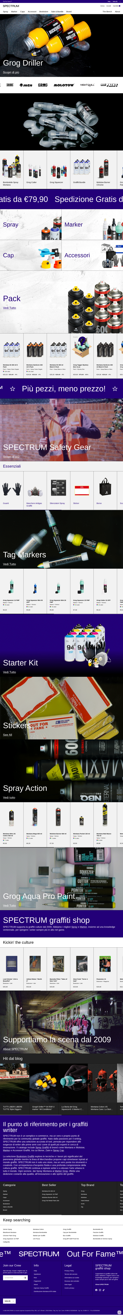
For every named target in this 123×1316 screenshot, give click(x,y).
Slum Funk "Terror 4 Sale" (80, 980)
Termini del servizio (71, 1274)
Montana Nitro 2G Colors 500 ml (9, 835)
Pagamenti (37, 1281)
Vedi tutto (9, 797)
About (117, 12)
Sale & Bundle (57, 12)
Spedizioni (37, 1274)
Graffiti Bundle (79, 182)
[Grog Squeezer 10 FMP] (11, 583)
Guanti (6, 503)
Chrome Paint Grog (9, 1235)
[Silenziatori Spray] (58, 485)
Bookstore (43, 12)
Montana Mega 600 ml (34, 834)
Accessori (32, 12)
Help (109, 1)
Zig (82, 1207)
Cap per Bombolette (69, 1232)
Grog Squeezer (56, 182)
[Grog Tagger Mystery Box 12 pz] (82, 348)
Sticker (76, 503)
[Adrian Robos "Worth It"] (35, 962)
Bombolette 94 (98, 1229)
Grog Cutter (31, 182)
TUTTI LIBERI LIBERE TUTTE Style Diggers (12, 1108)
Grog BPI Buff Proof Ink (71, 1239)
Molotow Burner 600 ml (58, 834)
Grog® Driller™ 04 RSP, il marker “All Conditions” (43, 1108)
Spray (5, 12)
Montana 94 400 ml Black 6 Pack (56, 366)
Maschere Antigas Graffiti (34, 504)
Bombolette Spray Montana (10, 183)
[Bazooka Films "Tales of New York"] (58, 962)
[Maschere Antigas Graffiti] (35, 485)
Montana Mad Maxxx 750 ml (104, 835)
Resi (35, 1278)
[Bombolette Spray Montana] (11, 165)
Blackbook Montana (9, 1232)
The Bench (107, 12)
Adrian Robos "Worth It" (34, 980)
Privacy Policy (69, 1271)
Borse (99, 503)
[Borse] (105, 485)
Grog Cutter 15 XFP (103, 600)
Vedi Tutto (9, 140)
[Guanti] (11, 485)
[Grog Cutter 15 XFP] (105, 583)
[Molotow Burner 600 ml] (58, 816)
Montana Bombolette (40, 1232)
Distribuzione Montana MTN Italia (45, 1291)
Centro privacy (69, 1288)
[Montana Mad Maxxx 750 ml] (105, 816)
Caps (22, 12)
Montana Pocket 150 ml (81, 834)
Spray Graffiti (42, 1147)
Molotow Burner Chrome (103, 183)
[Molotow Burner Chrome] (105, 165)
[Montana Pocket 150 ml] (82, 816)
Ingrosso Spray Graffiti (41, 1288)
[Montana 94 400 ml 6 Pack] (11, 348)
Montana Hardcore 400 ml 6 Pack (34, 366)
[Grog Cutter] (35, 165)
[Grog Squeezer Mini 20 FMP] (58, 583)
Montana (84, 1194)
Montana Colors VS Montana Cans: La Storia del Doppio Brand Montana (102, 1109)
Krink (82, 1204)
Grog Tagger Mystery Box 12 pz (80, 366)
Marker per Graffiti (39, 1235)
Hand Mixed (85, 1200)
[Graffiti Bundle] (82, 165)
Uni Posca (36, 1239)
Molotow (84, 1197)
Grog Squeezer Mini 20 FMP (58, 601)
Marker (14, 12)
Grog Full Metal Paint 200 (50, 1200)
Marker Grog (61, 1171)
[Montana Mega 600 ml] (35, 816)
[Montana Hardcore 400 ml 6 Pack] (35, 348)
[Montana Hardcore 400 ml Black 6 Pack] (105, 348)
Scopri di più (11, 72)
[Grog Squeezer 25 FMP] (82, 583)
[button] (116, 6)
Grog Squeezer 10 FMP (11, 600)
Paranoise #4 (101, 979)
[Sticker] (82, 485)
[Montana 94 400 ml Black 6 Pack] (58, 348)
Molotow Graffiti (98, 1235)
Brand (69, 12)
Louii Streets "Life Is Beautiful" (10, 980)
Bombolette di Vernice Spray (102, 1239)
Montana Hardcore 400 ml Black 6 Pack (105, 366)
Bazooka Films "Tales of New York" (58, 980)
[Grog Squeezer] (58, 165)
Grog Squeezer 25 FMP (81, 600)
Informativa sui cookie (72, 1278)
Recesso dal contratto (72, 1281)
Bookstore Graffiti (25, 1156)
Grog (82, 1191)
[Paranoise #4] (105, 962)
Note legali (68, 1284)
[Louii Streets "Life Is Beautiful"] (11, 962)
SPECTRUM (10, 1310)
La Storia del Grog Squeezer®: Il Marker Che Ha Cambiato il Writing (73, 1109)
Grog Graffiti (67, 1229)
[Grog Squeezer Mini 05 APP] (35, 583)
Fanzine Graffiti (98, 1232)
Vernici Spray (7, 1229)
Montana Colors (38, 1229)
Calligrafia (6, 1242)
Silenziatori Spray (57, 503)
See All (7, 735)
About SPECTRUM (15, 1049)
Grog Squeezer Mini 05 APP (34, 601)
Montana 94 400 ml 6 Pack (10, 366)
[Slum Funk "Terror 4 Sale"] (82, 962)
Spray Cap (58, 1150)
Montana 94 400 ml (48, 1191)
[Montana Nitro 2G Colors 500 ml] (11, 816)
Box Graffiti (66, 1235)
